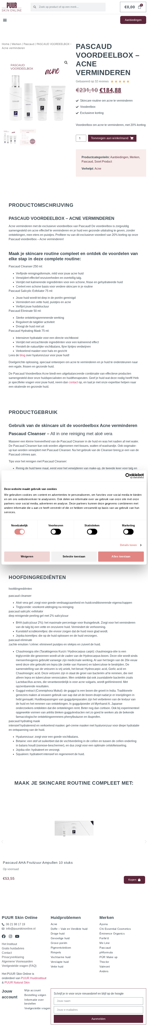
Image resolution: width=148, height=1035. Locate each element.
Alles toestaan (121, 556)
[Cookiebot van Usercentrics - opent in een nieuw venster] (128, 476)
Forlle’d (104, 938)
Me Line (104, 942)
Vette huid (57, 966)
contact (73, 382)
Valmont (104, 966)
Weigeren (27, 556)
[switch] (56, 532)
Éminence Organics (112, 933)
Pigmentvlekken (61, 947)
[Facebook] (4, 936)
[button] (5, 20)
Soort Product (103, 161)
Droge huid (58, 933)
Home (5, 44)
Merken (16, 44)
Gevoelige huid (60, 938)
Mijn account (32, 990)
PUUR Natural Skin (17, 982)
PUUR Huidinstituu (33, 978)
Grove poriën (59, 942)
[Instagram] (10, 936)
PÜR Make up (108, 957)
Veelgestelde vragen (37, 1008)
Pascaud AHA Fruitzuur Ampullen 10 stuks (38, 862)
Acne (98, 168)
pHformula (106, 952)
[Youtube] (17, 936)
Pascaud (29, 44)
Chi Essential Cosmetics (115, 928)
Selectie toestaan (74, 556)
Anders (104, 971)
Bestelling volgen (35, 995)
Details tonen (128, 545)
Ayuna (103, 924)
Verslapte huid (60, 961)
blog (22, 355)
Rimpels (56, 952)
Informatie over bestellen (34, 1001)
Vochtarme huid (61, 957)
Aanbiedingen (119, 157)
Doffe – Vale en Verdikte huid (69, 928)
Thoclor (104, 961)
